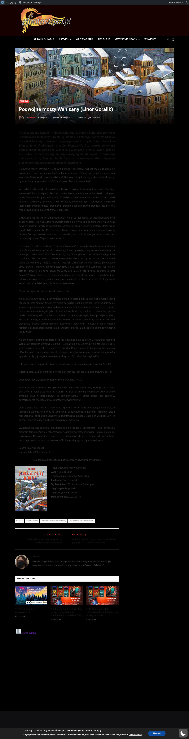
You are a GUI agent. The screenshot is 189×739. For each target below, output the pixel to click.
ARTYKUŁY (65, 39)
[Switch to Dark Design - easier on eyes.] (172, 39)
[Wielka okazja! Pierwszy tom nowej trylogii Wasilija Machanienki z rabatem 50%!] (66, 595)
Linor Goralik (32, 521)
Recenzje (24, 101)
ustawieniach (135, 734)
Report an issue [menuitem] (176, 2)
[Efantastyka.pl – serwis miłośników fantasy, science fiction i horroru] (45, 20)
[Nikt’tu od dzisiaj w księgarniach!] (31, 595)
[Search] (168, 39)
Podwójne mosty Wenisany (54, 521)
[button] (183, 733)
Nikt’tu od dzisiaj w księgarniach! (25, 611)
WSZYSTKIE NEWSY (126, 39)
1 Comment (81, 118)
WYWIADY (150, 39)
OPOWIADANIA (84, 39)
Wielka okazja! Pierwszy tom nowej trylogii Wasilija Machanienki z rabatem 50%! (66, 612)
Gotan (31, 118)
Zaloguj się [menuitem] (11, 2)
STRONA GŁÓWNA (43, 39)
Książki (19, 521)
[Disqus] (67, 665)
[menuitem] (2, 2)
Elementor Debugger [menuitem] (32, 2)
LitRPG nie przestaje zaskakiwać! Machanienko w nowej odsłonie (102, 612)
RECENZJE (104, 39)
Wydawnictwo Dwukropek (81, 521)
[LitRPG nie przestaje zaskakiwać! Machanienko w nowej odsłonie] (102, 595)
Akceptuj (157, 733)
